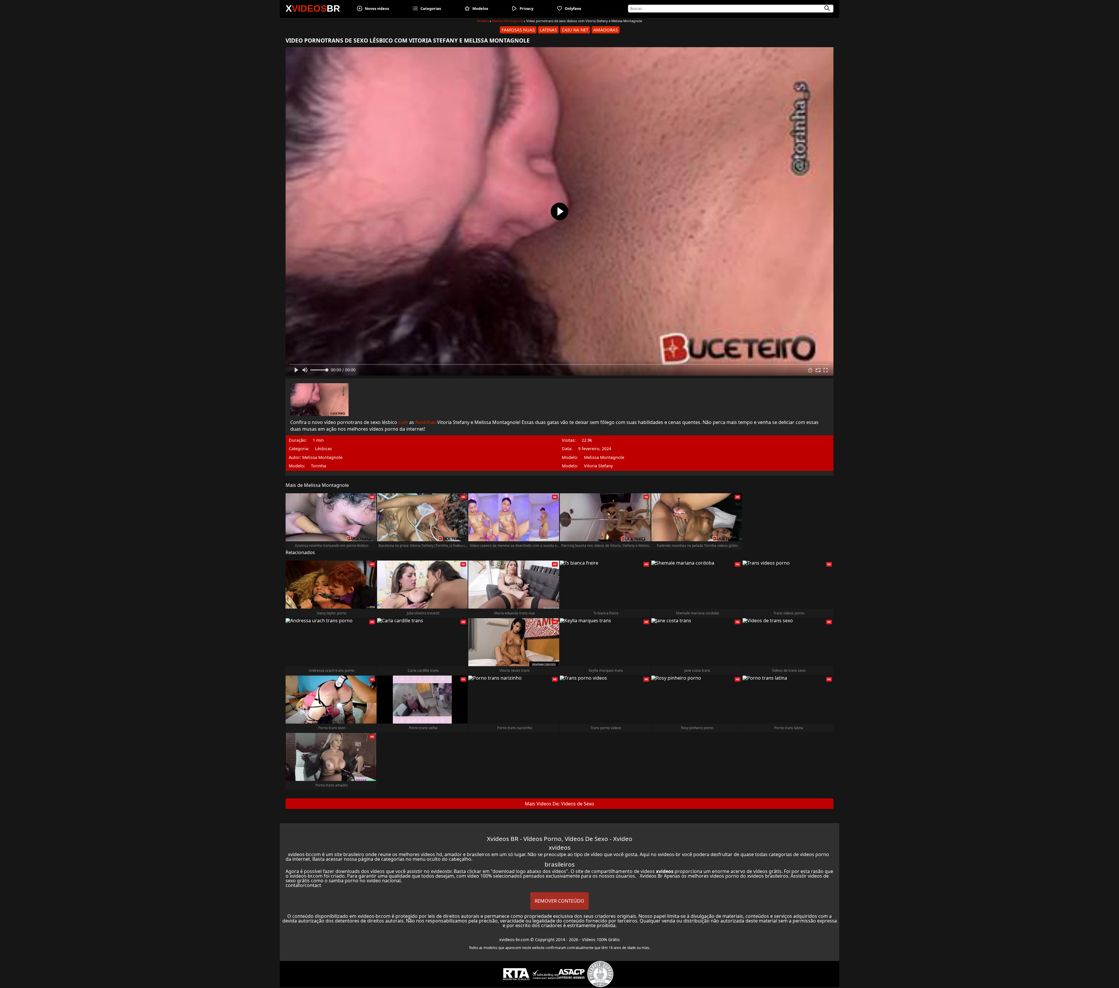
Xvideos (483, 21)
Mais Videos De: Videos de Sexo (559, 803)
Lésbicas (323, 449)
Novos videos (377, 8)
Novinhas (425, 422)
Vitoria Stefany (598, 466)
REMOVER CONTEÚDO (559, 901)
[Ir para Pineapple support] (600, 974)
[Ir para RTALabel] (516, 974)
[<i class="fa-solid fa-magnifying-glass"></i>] (827, 8)
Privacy (526, 8)
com (403, 422)
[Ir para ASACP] (571, 974)
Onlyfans (573, 8)
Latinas (548, 30)
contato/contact (303, 885)
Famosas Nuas (518, 30)
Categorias (430, 8)
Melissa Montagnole (507, 21)
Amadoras (605, 30)
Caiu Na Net (575, 30)
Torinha (318, 466)
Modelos (480, 8)
